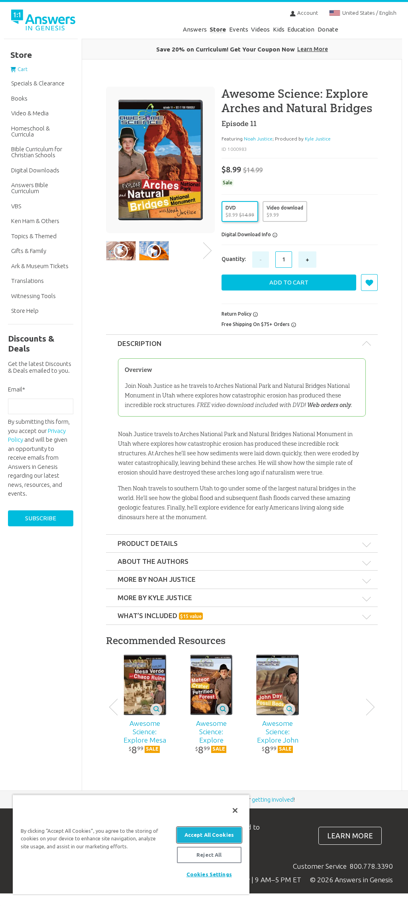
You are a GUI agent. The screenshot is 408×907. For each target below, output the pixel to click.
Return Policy (237, 313)
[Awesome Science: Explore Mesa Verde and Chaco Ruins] (144, 684)
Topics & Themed (34, 236)
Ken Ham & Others (35, 220)
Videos (260, 29)
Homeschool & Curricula (30, 131)
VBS (16, 206)
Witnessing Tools (33, 295)
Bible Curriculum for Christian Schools (36, 152)
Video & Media (30, 113)
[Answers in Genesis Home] (44, 21)
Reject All (209, 855)
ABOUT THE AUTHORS (153, 561)
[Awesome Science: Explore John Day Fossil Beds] (277, 684)
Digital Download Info (247, 234)
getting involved (273, 799)
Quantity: (234, 259)
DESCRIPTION (139, 343)
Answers (195, 29)
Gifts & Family (28, 250)
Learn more (350, 836)
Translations (27, 280)
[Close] (235, 810)
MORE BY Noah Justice (157, 579)
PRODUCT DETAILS (148, 543)
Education (300, 29)
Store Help (25, 310)
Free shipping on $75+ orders (256, 324)
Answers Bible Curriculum (29, 188)
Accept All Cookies (209, 835)
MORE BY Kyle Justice (155, 597)
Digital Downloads (35, 170)
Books (19, 98)
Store (218, 29)
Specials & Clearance (38, 83)
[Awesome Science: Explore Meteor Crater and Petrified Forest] (211, 684)
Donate (328, 29)
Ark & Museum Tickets (40, 266)
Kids (278, 29)
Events (238, 29)
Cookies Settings (209, 874)
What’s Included (160, 615)
